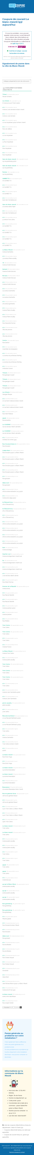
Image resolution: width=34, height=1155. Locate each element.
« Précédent (6, 1007)
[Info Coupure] (17, 6)
